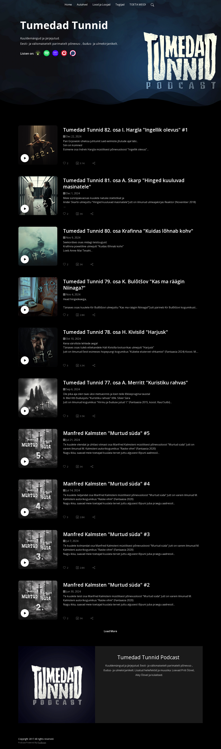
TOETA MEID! (137, 4)
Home (68, 4)
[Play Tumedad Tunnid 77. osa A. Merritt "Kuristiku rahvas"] (25, 411)
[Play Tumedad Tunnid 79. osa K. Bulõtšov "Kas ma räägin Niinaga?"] (25, 310)
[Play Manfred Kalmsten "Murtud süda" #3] (25, 563)
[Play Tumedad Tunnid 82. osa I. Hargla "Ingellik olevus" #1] (25, 158)
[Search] (152, 4)
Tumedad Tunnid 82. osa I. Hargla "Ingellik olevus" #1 (125, 130)
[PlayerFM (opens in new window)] (64, 53)
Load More (110, 631)
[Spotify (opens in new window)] (47, 53)
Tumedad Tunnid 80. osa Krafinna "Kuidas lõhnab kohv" (128, 231)
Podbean (42, 742)
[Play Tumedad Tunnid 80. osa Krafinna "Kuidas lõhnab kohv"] (25, 259)
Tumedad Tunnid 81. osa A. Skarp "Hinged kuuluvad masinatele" (123, 183)
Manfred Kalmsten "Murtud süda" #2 (106, 585)
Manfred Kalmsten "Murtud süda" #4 (106, 483)
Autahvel (82, 4)
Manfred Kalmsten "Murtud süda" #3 (106, 534)
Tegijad (119, 4)
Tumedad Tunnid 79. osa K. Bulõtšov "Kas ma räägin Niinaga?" (124, 284)
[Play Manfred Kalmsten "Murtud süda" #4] (25, 512)
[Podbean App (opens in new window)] (38, 53)
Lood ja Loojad (101, 4)
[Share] (94, 163)
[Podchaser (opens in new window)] (73, 53)
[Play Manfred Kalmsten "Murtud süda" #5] (25, 461)
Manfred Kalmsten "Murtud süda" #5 (106, 433)
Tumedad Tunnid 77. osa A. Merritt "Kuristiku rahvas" (125, 382)
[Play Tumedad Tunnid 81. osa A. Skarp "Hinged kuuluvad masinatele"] (25, 209)
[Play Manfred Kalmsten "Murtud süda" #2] (25, 613)
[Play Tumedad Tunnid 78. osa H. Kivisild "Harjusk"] (25, 360)
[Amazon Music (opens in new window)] (55, 53)
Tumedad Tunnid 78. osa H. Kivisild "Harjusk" (115, 332)
